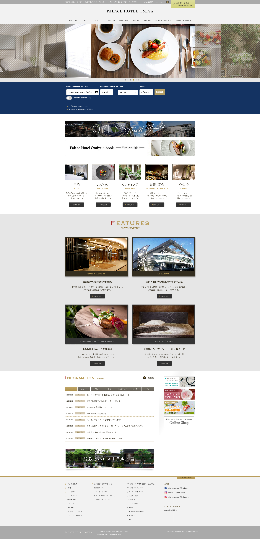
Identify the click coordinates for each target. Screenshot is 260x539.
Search (160, 92)
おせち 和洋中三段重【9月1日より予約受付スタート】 (108, 395)
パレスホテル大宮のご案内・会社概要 (141, 484)
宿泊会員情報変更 (170, 510)
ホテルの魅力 (74, 21)
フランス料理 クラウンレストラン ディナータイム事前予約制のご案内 (115, 426)
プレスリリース (132, 503)
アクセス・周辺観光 (183, 21)
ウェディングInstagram (176, 493)
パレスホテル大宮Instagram (178, 497)
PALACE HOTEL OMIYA (130, 11)
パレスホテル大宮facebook (178, 488)
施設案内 (147, 21)
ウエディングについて (102, 500)
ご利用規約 (131, 500)
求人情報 (130, 508)
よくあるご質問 (148, 2)
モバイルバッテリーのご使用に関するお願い (104, 420)
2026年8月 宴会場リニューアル (99, 407)
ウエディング (110, 21)
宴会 (109, 389)
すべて (71, 389)
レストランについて (101, 492)
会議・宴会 (123, 21)
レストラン (95, 21)
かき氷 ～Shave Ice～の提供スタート (102, 432)
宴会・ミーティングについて (104, 496)
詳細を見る (76, 204)
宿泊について (99, 488)
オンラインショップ (163, 21)
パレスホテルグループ (135, 488)
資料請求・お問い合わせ (103, 484)
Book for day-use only (82, 97)
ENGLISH (130, 519)
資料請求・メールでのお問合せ (81, 109)
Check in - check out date (76, 86)
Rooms (142, 86)
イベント (136, 21)
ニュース (84, 389)
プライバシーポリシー (135, 492)
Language (159, 2)
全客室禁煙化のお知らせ (96, 414)
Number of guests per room (108, 86)
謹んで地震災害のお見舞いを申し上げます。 (104, 401)
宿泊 (85, 21)
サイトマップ (132, 515)
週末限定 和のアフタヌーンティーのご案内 (104, 438)
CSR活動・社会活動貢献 (136, 511)
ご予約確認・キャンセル (78, 106)
